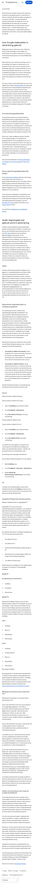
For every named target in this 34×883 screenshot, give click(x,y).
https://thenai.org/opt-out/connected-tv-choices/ (15, 686)
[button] (3, 2)
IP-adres (8, 233)
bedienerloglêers (19, 85)
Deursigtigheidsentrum (16, 875)
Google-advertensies (20, 863)
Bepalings (5, 875)
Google (4, 871)
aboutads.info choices (8, 202)
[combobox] (10, 880)
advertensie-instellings (12, 177)
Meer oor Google (13, 871)
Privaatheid (23, 871)
